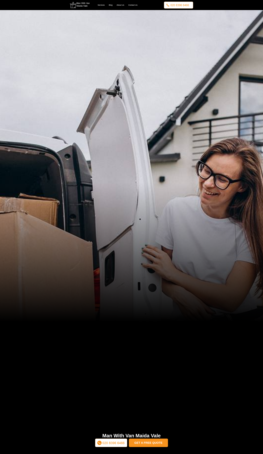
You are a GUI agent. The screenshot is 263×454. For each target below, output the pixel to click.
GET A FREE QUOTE (148, 442)
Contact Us (132, 5)
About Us (120, 5)
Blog (110, 5)
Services (101, 5)
